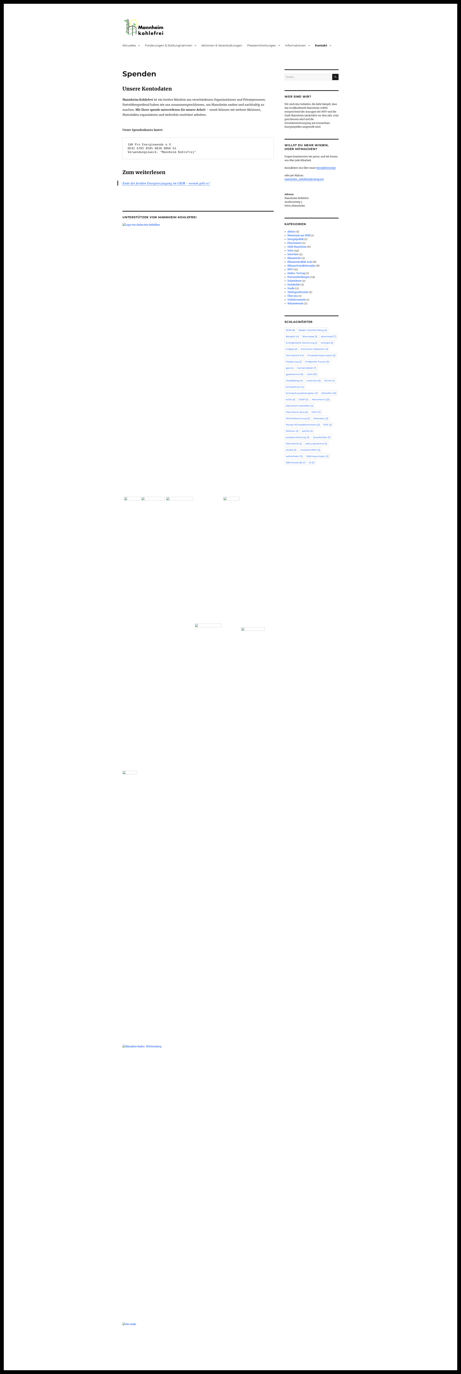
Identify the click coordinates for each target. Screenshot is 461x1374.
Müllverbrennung (298, 418)
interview (313, 380)
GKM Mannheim (296, 246)
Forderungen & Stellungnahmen (168, 45)
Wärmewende (295, 303)
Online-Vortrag (296, 273)
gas (290, 367)
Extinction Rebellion (314, 349)
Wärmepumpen (317, 456)
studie (291, 449)
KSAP (303, 399)
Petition (292, 430)
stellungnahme (316, 443)
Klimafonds (294, 258)
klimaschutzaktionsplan (302, 393)
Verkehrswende (296, 299)
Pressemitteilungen (261, 45)
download (328, 336)
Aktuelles (129, 45)
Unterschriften (310, 449)
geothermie (294, 374)
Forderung (294, 361)
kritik (290, 399)
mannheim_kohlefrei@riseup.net (304, 179)
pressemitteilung (297, 437)
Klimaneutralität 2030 (299, 261)
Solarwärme (294, 280)
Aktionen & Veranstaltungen (221, 45)
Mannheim (321, 399)
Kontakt (321, 45)
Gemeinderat (306, 367)
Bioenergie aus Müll (298, 235)
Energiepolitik (295, 239)
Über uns (292, 295)
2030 (290, 330)
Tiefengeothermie (297, 292)
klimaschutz (295, 386)
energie (327, 342)
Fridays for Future (317, 361)
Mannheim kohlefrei (299, 405)
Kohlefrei (328, 393)
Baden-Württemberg (313, 330)
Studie (291, 288)
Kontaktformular (326, 167)
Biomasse (310, 336)
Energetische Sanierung (301, 342)
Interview (292, 254)
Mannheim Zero (297, 412)
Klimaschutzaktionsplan (301, 265)
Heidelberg (294, 380)
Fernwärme (295, 355)
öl (311, 462)
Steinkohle (293, 284)
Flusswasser (294, 243)
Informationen (295, 45)
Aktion (291, 231)
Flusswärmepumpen (321, 355)
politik (307, 430)
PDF (327, 424)
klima (329, 380)
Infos (290, 250)
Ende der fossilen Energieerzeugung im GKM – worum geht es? (166, 183)
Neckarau (321, 418)
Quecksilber (321, 437)
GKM (312, 374)
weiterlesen (294, 456)
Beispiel (292, 336)
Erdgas (291, 349)
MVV (290, 269)
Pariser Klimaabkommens (303, 424)
